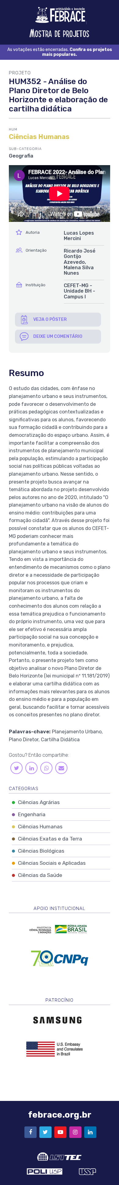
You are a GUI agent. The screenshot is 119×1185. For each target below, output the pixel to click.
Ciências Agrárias (39, 802)
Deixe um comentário (57, 336)
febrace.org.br (59, 1115)
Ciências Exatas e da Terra (50, 839)
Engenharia (31, 814)
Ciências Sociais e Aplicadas (52, 863)
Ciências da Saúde (40, 875)
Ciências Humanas (40, 826)
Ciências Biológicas (41, 851)
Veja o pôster (50, 319)
